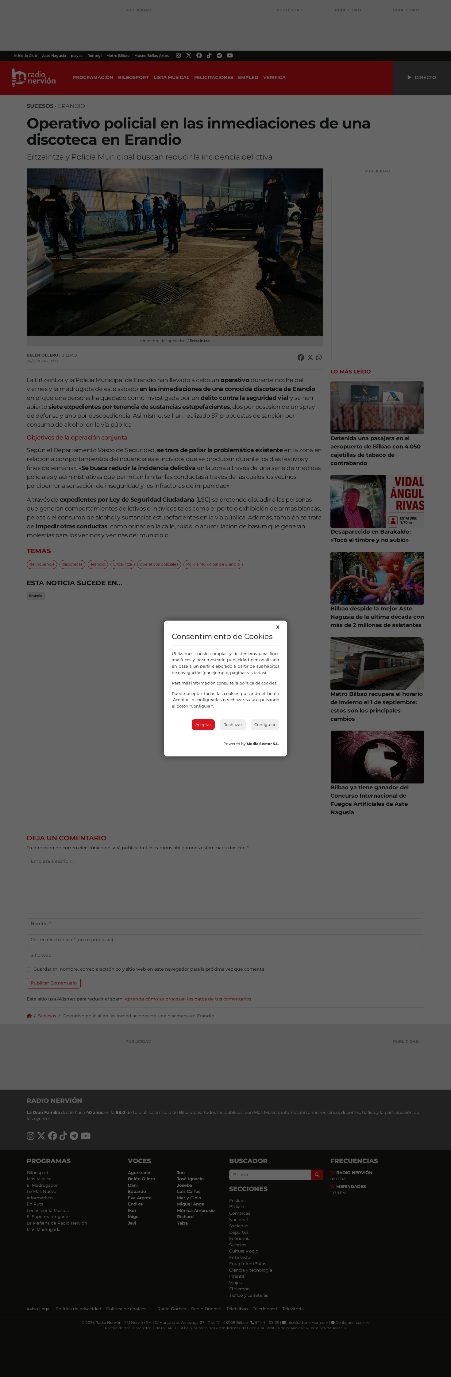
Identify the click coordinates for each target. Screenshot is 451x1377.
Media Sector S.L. (263, 743)
